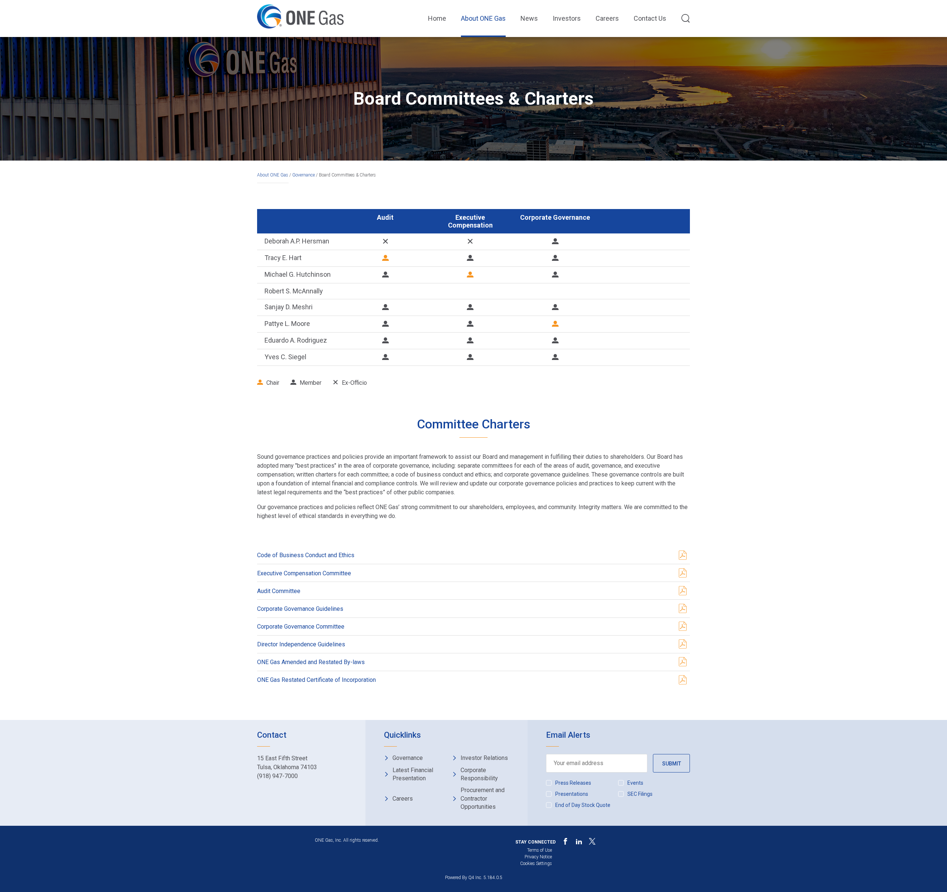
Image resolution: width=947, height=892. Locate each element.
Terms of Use (539, 850)
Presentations (571, 794)
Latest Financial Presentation (412, 774)
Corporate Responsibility (479, 774)
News (529, 18)
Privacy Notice (538, 856)
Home (437, 18)
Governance (303, 175)
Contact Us (650, 18)
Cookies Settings (536, 863)
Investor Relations (484, 757)
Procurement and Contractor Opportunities (483, 798)
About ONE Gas (483, 18)
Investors (567, 18)
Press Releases (573, 783)
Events (635, 783)
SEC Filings (640, 794)
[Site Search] (685, 19)
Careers (607, 18)
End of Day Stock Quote (582, 805)
